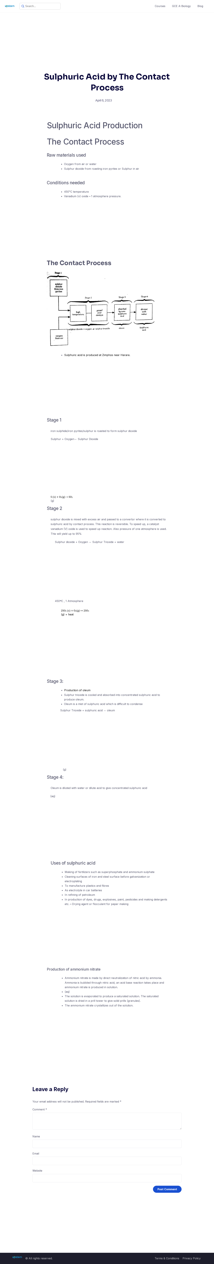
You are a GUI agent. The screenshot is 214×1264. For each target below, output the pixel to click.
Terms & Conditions (167, 1258)
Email (35, 1153)
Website (37, 1170)
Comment (39, 1109)
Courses (160, 6)
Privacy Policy (192, 1258)
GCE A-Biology (181, 6)
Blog (200, 6)
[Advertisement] (107, 37)
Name (36, 1136)
